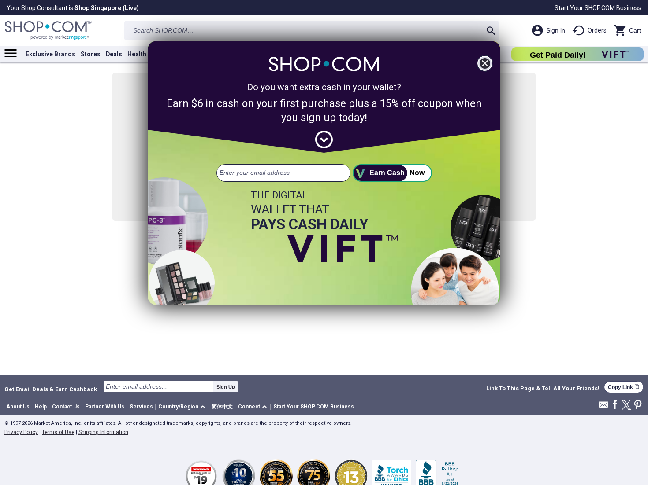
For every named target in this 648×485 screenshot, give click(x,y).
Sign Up (225, 386)
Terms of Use (58, 432)
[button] (183, 407)
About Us (18, 407)
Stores (91, 54)
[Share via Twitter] (626, 405)
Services (141, 407)
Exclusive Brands (50, 54)
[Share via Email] (603, 407)
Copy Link (624, 387)
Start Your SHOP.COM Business (598, 8)
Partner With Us (104, 407)
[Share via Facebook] (615, 405)
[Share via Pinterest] (638, 405)
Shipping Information (103, 432)
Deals (114, 54)
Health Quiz (144, 54)
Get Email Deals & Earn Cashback (50, 389)
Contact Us (66, 407)
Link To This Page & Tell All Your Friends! (543, 389)
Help (41, 407)
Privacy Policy (21, 432)
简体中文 (222, 407)
